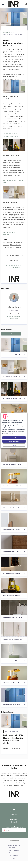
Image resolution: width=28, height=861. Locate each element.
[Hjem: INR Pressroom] (13, 4)
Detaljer (14, 445)
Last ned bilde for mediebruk (11, 334)
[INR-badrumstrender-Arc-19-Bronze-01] (14, 520)
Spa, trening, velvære (16, 247)
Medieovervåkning (14, 845)
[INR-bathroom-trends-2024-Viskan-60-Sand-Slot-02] (14, 411)
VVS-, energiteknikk (15, 245)
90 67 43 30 (14, 319)
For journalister (14, 853)
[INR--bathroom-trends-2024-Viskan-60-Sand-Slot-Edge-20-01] (14, 454)
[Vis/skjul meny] (2, 4)
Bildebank (14, 822)
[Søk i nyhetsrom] (26, 4)
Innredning (6, 245)
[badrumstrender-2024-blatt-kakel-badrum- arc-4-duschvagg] (14, 695)
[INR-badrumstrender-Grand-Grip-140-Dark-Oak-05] (14, 542)
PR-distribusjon (14, 848)
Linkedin (8, 265)
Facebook (14, 265)
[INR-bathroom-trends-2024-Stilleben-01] (14, 476)
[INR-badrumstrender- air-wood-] (14, 607)
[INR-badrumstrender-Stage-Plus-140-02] (14, 564)
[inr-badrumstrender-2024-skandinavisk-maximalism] (14, 345)
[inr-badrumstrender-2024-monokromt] (14, 367)
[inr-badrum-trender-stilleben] (14, 585)
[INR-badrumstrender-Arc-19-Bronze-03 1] (14, 498)
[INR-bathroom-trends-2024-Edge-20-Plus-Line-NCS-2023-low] (14, 629)
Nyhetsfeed (14, 855)
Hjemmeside (14, 819)
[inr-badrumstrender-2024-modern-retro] (14, 389)
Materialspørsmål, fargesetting (12, 242)
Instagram (11, 267)
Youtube (19, 265)
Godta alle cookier (14, 441)
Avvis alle (14, 437)
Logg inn (14, 858)
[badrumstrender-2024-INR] (14, 673)
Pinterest (17, 267)
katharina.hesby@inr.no (14, 316)
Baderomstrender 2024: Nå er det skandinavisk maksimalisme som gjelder (13, 739)
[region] (14, 430)
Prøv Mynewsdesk (14, 850)
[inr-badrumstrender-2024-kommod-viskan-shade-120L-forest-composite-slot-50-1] (14, 651)
